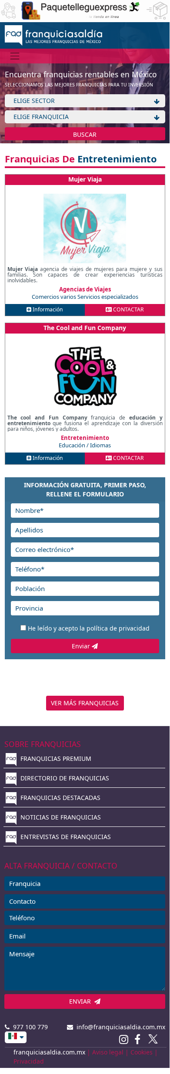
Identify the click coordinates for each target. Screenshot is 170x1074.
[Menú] (15, 56)
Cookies (141, 1052)
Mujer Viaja (85, 179)
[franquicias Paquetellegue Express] (85, 10)
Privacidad (28, 1061)
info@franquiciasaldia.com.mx (119, 1027)
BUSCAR (85, 134)
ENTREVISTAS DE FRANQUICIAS (65, 837)
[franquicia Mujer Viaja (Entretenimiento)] (85, 228)
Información (47, 309)
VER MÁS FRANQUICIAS (85, 703)
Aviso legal (107, 1052)
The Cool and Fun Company (84, 328)
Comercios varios (54, 297)
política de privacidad (118, 628)
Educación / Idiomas (85, 445)
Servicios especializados (107, 297)
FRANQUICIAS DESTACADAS (59, 797)
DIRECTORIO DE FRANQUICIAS (64, 778)
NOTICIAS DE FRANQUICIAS (60, 817)
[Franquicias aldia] (54, 34)
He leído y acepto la (89, 628)
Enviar (82, 646)
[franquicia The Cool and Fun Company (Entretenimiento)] (85, 377)
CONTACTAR (128, 309)
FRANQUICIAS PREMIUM (55, 758)
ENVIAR (81, 1001)
